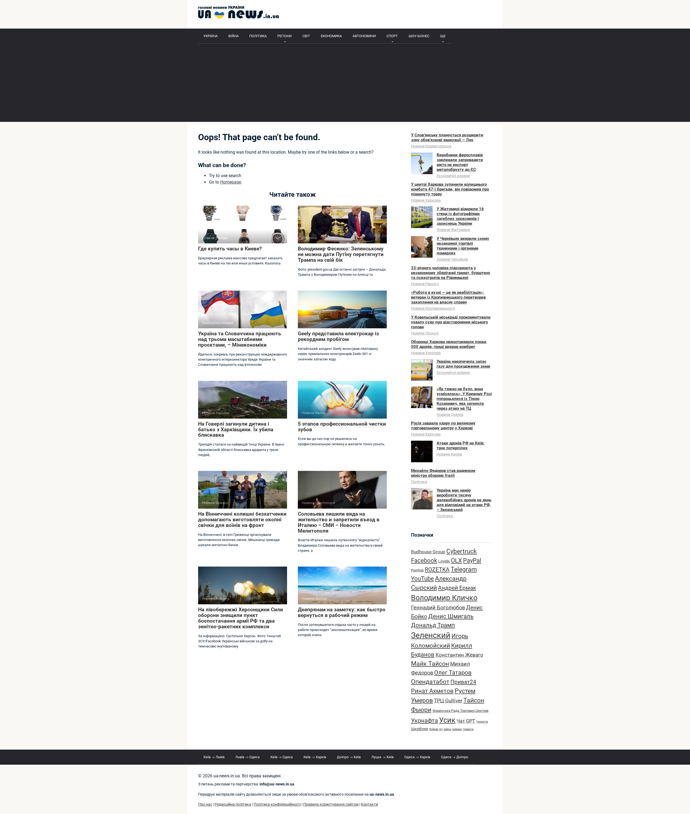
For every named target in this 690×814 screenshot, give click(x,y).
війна (447, 729)
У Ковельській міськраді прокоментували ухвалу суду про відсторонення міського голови (451, 322)
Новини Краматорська (431, 146)
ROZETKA (437, 569)
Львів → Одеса (247, 757)
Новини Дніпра (450, 414)
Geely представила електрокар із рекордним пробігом (338, 336)
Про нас (205, 804)
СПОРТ (392, 36)
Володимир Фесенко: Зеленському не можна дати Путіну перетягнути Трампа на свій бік (341, 254)
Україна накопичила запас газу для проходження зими (463, 364)
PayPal (472, 560)
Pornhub (417, 570)
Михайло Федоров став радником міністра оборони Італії (443, 473)
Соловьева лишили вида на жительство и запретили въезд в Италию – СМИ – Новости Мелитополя (339, 522)
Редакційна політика (233, 804)
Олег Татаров (453, 672)
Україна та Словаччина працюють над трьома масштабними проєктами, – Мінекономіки (239, 339)
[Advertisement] (345, 84)
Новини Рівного (425, 284)
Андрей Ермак (457, 587)
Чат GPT (466, 721)
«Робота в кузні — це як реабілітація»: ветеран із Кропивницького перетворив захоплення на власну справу (448, 297)
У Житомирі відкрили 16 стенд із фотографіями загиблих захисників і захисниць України (460, 216)
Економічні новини (453, 176)
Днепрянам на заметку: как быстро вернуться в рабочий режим (341, 612)
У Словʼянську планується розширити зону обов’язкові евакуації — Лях (447, 137)
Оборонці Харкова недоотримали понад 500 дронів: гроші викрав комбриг (448, 344)
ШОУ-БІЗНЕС (419, 36)
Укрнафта (424, 720)
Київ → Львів (214, 757)
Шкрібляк (419, 729)
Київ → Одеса (281, 757)
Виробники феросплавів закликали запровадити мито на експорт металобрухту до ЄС (460, 162)
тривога (468, 729)
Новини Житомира (453, 229)
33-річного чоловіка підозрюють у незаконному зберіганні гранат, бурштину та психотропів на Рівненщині (450, 272)
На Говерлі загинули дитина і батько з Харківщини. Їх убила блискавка (235, 429)
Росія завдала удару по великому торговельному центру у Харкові (443, 425)
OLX (456, 560)
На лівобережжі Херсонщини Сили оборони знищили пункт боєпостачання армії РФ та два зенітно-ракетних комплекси (240, 618)
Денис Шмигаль (451, 616)
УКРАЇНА (210, 36)
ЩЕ (443, 36)
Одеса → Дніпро (454, 757)
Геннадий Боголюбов (438, 608)
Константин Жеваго (459, 655)
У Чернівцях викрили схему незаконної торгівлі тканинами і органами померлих (463, 246)
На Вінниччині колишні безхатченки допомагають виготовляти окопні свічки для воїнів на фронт (242, 519)
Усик (447, 720)
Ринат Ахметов (432, 690)
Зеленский (430, 635)
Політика (419, 482)
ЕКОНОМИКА (331, 36)
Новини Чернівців (452, 259)
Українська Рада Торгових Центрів (460, 711)
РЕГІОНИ (284, 36)
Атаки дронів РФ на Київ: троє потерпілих (460, 445)
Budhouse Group (428, 551)
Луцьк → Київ (382, 757)
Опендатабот (430, 681)
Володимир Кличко (444, 598)
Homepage (230, 182)
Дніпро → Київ (349, 757)
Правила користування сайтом (330, 804)
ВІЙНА (233, 36)
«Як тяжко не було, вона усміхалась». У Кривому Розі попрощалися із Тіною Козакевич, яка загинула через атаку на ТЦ (464, 399)
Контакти (369, 804)
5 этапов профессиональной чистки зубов (342, 427)
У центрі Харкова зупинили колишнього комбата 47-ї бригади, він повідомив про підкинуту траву (450, 189)
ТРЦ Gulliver (448, 701)
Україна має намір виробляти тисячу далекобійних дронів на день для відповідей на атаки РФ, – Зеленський (464, 500)
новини (457, 729)
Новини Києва (449, 454)
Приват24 (463, 681)
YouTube (422, 578)
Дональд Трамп (433, 625)
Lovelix (444, 561)
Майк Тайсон (430, 663)
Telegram (464, 569)
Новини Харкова (426, 200)
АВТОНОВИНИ (364, 36)
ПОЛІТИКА (258, 36)
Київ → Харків (314, 757)
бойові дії (436, 729)
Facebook (424, 560)
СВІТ (306, 36)
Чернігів (482, 721)
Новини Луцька (425, 333)
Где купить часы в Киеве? (230, 249)
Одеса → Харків (417, 757)
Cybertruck (461, 551)
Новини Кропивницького (433, 308)
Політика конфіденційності (277, 804)
